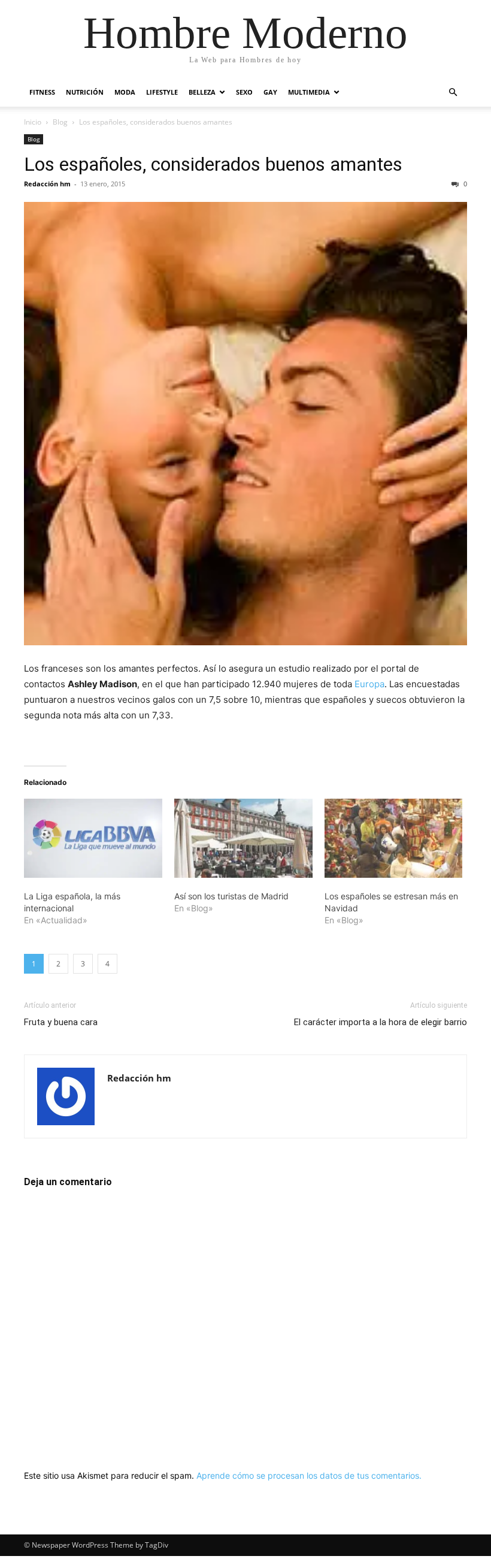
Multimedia (309, 91)
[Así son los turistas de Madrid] (243, 838)
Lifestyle (162, 91)
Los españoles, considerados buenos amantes (213, 164)
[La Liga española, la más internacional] (93, 838)
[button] (452, 92)
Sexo (244, 91)
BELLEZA (202, 91)
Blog (60, 122)
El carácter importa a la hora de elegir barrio (380, 1022)
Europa (369, 684)
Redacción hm (47, 183)
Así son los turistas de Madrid (231, 896)
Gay (270, 91)
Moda (124, 91)
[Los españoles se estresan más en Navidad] (394, 838)
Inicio (32, 122)
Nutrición (85, 91)
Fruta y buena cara (61, 1022)
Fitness (42, 91)
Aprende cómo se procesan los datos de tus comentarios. (309, 1475)
